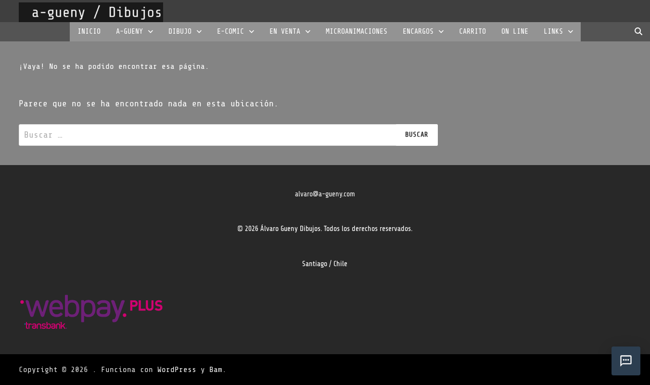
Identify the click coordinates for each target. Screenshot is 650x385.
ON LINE (514, 31)
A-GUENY (129, 31)
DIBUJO (179, 31)
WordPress (176, 369)
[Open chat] (626, 360)
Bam (215, 369)
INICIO (89, 31)
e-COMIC (230, 31)
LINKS (553, 31)
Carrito (472, 31)
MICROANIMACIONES (356, 31)
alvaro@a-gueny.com (325, 194)
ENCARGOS (418, 31)
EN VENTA (284, 31)
